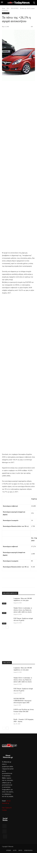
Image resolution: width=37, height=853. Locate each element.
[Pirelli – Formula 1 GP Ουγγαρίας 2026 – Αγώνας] (7, 721)
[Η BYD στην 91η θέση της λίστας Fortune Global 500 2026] (7, 712)
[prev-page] (4, 627)
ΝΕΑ (8, 8)
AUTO (4, 603)
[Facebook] (11, 583)
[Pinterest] (20, 583)
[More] (29, 583)
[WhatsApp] (25, 583)
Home (3, 8)
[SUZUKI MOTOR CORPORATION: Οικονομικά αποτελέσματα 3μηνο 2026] (7, 701)
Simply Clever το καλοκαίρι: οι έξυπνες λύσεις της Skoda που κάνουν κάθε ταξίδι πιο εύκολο (23, 610)
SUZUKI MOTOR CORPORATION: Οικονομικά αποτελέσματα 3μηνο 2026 (22, 700)
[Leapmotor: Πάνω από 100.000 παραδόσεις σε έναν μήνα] (7, 600)
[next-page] (7, 627)
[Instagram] (4, 831)
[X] (15, 583)
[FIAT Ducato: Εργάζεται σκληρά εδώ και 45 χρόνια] (7, 620)
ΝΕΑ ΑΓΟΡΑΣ (14, 8)
